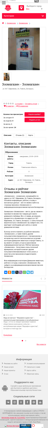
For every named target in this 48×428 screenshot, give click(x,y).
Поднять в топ (34, 120)
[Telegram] (31, 272)
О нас (6, 374)
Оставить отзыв (31, 104)
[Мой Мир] (13, 272)
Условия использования (35, 364)
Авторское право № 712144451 (13, 418)
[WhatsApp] (24, 272)
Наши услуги (9, 367)
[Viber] (20, 272)
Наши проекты (9, 370)
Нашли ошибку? (34, 114)
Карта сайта (31, 370)
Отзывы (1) (20, 135)
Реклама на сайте (10, 364)
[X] (17, 272)
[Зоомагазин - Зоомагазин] (24, 49)
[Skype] (28, 272)
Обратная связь (32, 374)
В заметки (10, 106)
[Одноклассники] (9, 272)
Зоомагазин (11, 23)
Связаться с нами (33, 367)
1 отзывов (19, 104)
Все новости (41, 344)
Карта (30, 135)
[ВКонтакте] (5, 272)
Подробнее (7, 335)
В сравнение (23, 106)
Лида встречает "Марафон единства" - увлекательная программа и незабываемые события (21, 320)
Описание (7, 135)
